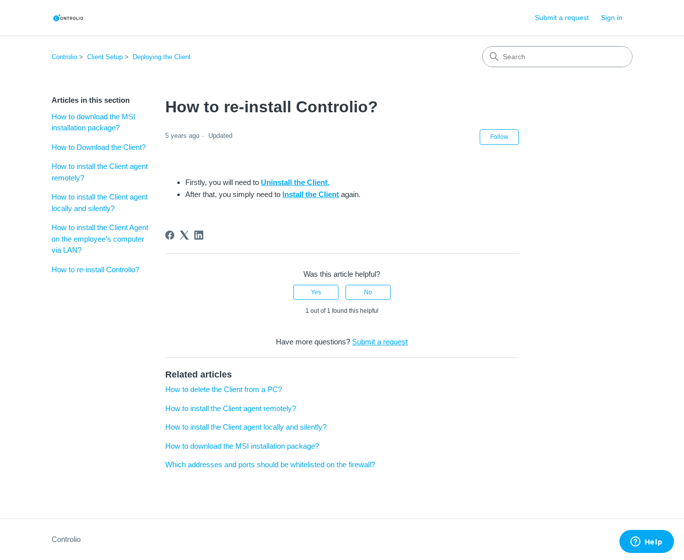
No (368, 292)
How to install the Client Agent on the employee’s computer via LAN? (100, 238)
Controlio (64, 57)
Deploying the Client (162, 57)
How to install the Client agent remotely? (100, 172)
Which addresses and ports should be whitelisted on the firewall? (270, 464)
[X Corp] (184, 235)
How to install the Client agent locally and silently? (100, 203)
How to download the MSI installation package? (93, 122)
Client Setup (105, 57)
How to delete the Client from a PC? (223, 389)
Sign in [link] (611, 18)
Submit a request (562, 18)
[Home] (68, 18)
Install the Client (310, 194)
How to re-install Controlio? (95, 269)
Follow (499, 136)
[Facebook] (169, 235)
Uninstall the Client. (295, 182)
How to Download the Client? (99, 147)
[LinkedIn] (198, 235)
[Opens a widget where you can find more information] (646, 542)
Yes (316, 292)
